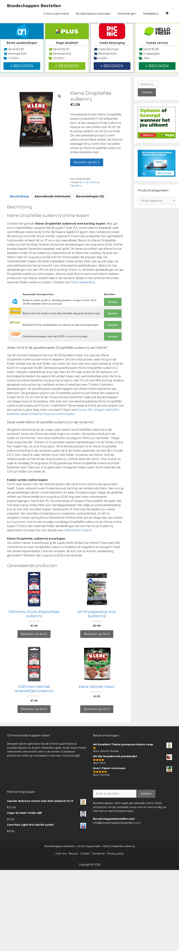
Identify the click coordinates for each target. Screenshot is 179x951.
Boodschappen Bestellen (34, 5)
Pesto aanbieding (83, 282)
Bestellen (113, 302)
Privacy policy (115, 853)
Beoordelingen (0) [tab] (90, 196)
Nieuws (73, 853)
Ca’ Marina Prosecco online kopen (51, 414)
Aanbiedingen (126, 13)
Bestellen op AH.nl (87, 162)
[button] (59, 96)
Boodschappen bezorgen (93, 13)
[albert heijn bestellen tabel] (157, 175)
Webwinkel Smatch (78, 530)
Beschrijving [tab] (19, 196)
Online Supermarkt (56, 13)
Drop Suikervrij (91, 182)
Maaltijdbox (151, 13)
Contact (85, 853)
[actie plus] (157, 137)
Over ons (60, 853)
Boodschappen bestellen (59, 846)
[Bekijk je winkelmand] (167, 13)
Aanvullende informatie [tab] (52, 196)
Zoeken (146, 92)
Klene (78, 185)
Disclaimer (98, 853)
